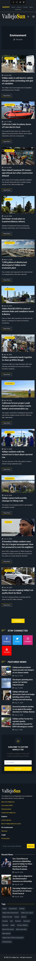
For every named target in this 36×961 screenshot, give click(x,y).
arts (11, 921)
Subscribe (18, 9)
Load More (18, 621)
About (13, 7)
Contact (25, 7)
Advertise (4, 831)
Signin (31, 7)
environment (9, 104)
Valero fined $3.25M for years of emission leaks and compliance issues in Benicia (18, 311)
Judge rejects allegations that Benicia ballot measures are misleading (22, 878)
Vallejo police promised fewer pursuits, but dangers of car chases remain (23, 670)
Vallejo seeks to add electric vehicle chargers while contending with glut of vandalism (17, 81)
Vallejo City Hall (7, 917)
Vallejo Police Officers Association (12, 937)
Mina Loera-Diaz (21, 929)
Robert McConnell (8, 929)
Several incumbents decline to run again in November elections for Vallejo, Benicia (23, 709)
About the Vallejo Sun (7, 802)
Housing (8, 522)
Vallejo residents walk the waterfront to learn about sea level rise (17, 454)
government (9, 58)
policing (21, 908)
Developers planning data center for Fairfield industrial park (22, 682)
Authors (19, 7)
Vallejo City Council (27, 913)
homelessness (6, 942)
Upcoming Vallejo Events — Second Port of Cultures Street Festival (23, 891)
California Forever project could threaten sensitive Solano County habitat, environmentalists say (16, 406)
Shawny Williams (22, 925)
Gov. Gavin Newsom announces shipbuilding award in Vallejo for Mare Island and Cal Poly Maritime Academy (22, 864)
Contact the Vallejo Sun (8, 812)
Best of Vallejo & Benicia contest (11, 823)
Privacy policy (5, 838)
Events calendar (6, 820)
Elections (5, 925)
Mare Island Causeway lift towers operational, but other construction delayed (17, 173)
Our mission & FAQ (7, 805)
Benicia (24, 917)
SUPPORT (6, 7)
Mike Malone (6, 933)
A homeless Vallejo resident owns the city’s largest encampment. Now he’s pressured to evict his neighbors (17, 544)
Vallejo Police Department (10, 913)
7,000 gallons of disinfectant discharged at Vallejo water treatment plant (14, 265)
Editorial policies (6, 809)
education (27, 921)
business (8, 199)
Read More (6, 95)
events (17, 917)
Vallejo (4, 908)
